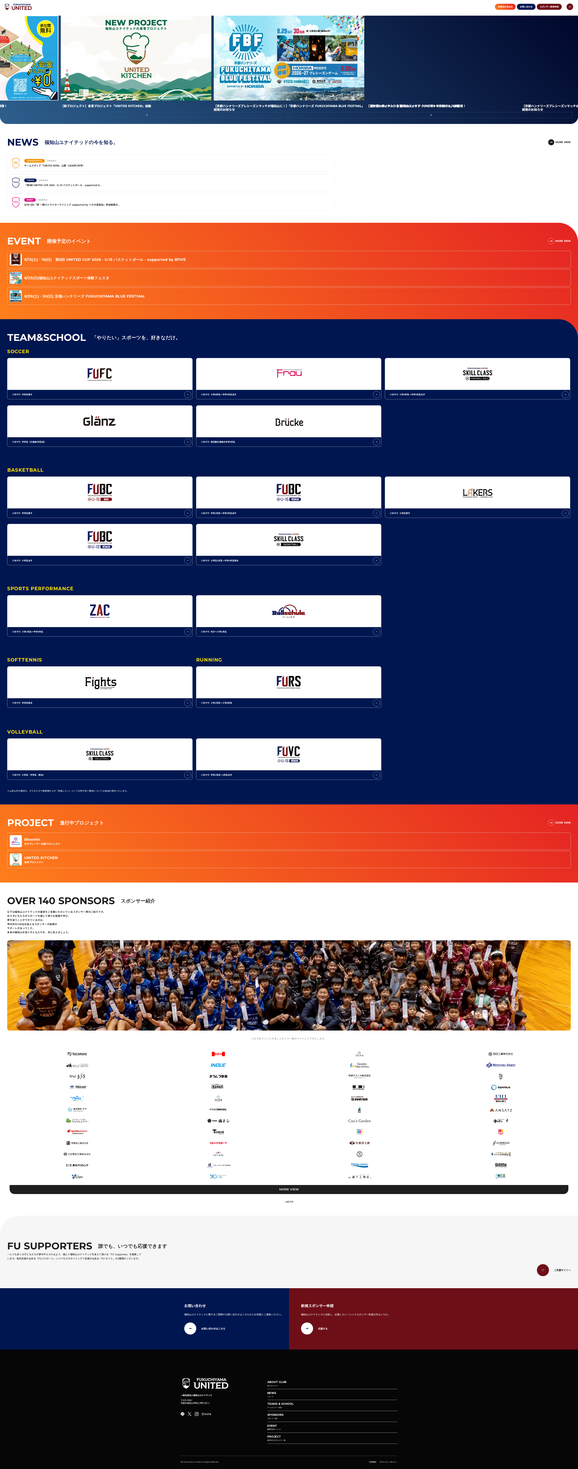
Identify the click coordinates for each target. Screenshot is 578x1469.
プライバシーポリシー (388, 1462)
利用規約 (372, 1462)
